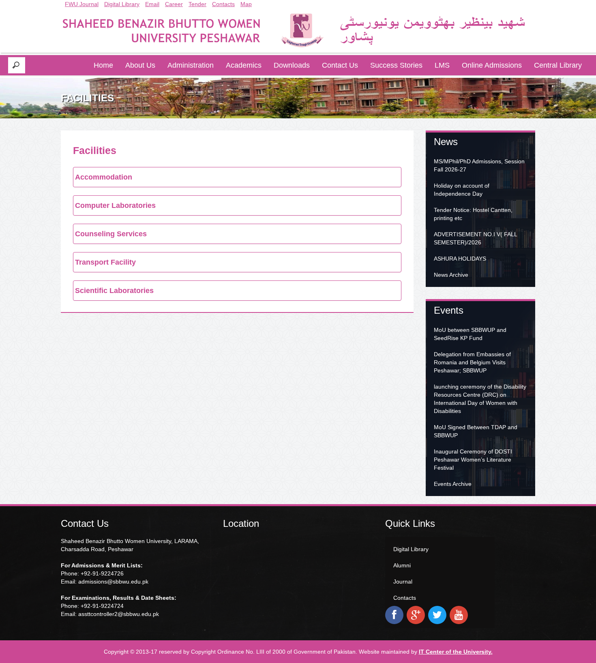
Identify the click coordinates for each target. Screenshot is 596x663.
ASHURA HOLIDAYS (460, 258)
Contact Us (340, 65)
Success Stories (396, 65)
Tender (197, 4)
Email (152, 4)
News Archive (451, 275)
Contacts (223, 4)
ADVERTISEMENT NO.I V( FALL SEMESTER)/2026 (475, 238)
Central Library (558, 65)
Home (103, 65)
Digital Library (121, 4)
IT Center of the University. (456, 651)
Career (174, 4)
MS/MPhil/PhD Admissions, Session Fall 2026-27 (479, 165)
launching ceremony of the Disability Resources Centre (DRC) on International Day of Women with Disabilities (480, 398)
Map (246, 4)
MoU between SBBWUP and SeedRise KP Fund (470, 334)
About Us (140, 65)
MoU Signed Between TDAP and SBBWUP (475, 431)
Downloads (292, 65)
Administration (190, 65)
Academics (244, 65)
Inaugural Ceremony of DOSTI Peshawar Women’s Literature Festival (473, 459)
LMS (442, 65)
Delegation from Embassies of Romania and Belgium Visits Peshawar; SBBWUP (472, 362)
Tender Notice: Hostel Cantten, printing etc (473, 214)
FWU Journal (82, 4)
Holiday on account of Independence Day (461, 189)
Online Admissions (492, 65)
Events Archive (453, 484)
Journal (402, 581)
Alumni (402, 565)
